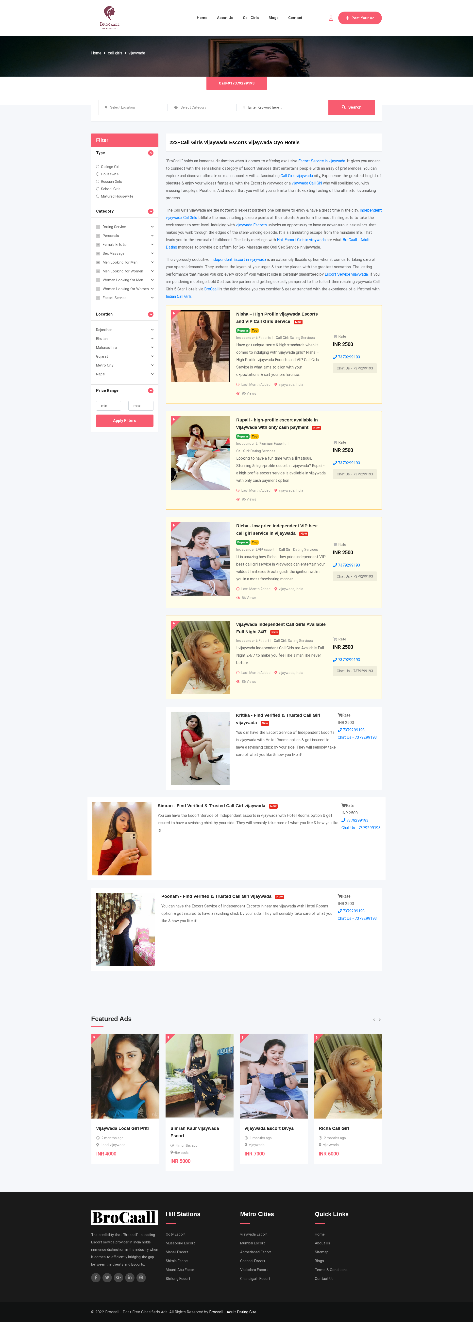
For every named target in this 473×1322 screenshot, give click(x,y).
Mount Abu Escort (181, 1270)
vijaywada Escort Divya (195, 1128)
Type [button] (100, 153)
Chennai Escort (252, 1261)
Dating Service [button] (114, 227)
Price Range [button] (107, 390)
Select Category (193, 107)
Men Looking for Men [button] (120, 262)
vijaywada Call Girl (307, 183)
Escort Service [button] (114, 298)
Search (354, 107)
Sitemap (321, 1252)
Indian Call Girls (179, 296)
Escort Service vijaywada (346, 274)
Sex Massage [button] (113, 253)
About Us (225, 18)
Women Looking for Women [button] (126, 289)
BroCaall (211, 289)
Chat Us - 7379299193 (355, 368)
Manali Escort (177, 1252)
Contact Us (324, 1278)
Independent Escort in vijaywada (238, 259)
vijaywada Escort (254, 1234)
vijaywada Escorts (251, 225)
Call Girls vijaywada (297, 175)
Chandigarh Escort (255, 1278)
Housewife (110, 174)
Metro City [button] (104, 365)
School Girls (110, 189)
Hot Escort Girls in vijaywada (301, 239)
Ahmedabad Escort (255, 1252)
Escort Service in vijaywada (321, 161)
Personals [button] (111, 236)
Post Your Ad (363, 18)
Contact (295, 18)
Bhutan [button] (102, 338)
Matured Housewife (117, 196)
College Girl (110, 167)
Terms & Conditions (331, 1270)
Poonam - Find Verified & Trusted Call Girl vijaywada (216, 896)
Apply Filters (124, 420)
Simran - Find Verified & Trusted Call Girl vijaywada (211, 805)
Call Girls (251, 18)
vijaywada (137, 53)
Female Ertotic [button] (115, 244)
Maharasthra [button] (106, 347)
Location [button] (104, 314)
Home (202, 18)
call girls (115, 53)
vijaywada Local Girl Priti (345, 1128)
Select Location (122, 107)
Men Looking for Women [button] (123, 271)
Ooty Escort (176, 1234)
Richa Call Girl (260, 1128)
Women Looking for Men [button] (123, 280)
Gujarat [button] (102, 356)
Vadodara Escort (254, 1270)
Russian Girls (111, 181)
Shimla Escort (177, 1261)
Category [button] (105, 211)
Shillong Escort (178, 1278)
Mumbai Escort (252, 1243)
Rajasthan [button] (104, 330)
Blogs (273, 18)
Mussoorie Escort (180, 1243)
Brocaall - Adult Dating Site (232, 1312)
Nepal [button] (100, 374)
